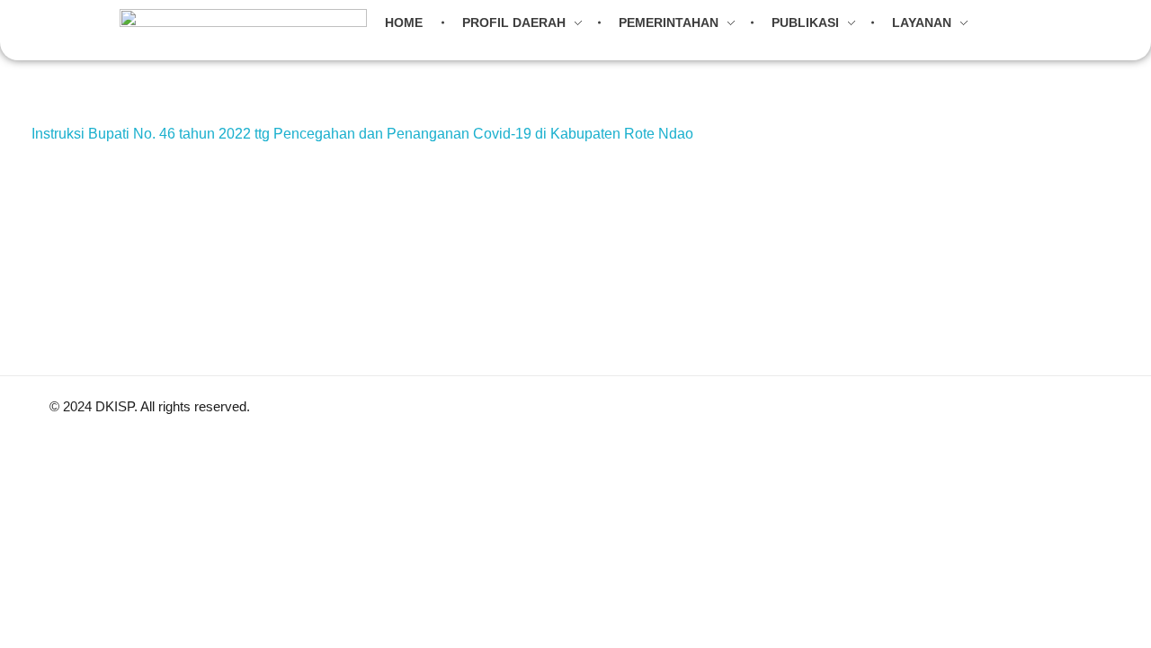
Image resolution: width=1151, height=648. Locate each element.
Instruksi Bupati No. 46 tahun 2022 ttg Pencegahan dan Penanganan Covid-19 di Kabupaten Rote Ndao (362, 133)
